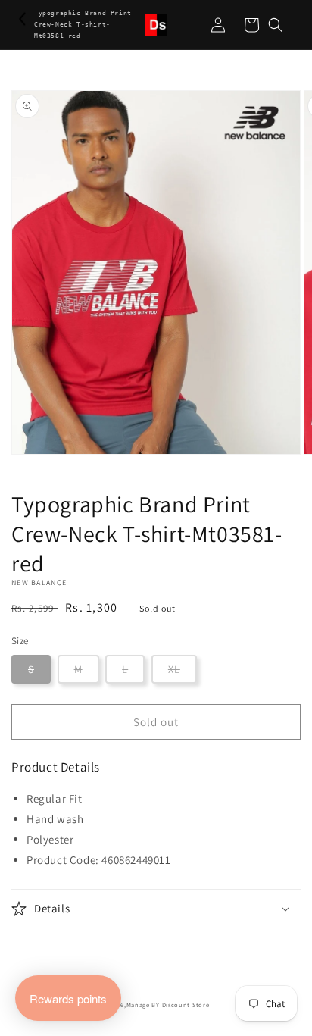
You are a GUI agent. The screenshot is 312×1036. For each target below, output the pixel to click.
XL (174, 669)
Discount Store (186, 1004)
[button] (275, 25)
